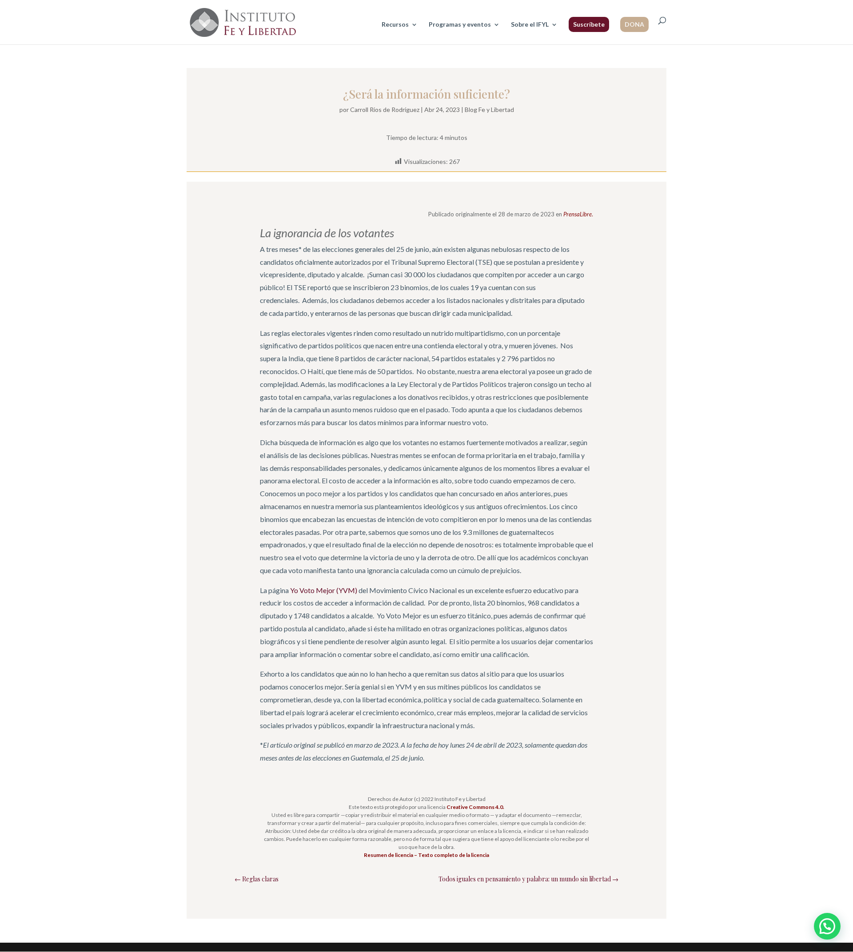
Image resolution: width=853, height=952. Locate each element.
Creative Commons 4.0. (475, 807)
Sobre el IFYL (530, 24)
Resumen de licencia (388, 855)
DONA (634, 24)
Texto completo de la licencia (453, 855)
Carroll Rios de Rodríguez (384, 109)
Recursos (395, 24)
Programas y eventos (460, 24)
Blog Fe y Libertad (489, 109)
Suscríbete (589, 24)
